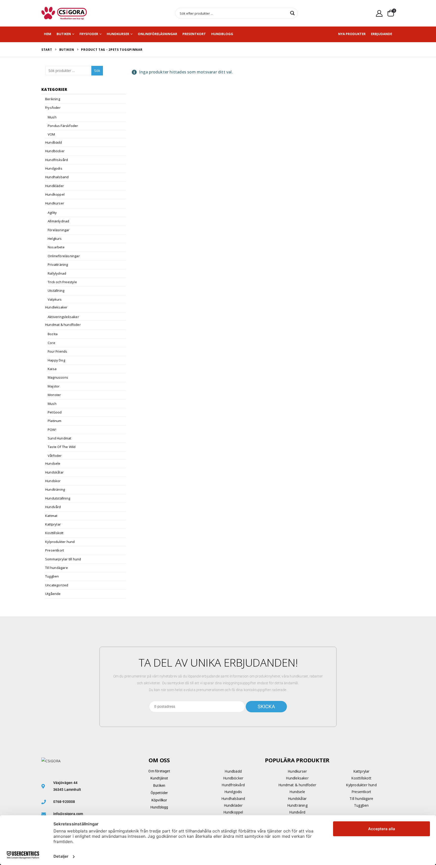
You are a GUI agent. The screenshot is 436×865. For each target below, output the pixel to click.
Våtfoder (55, 455)
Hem (47, 34)
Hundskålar (54, 472)
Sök (97, 70)
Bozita (53, 334)
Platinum (55, 420)
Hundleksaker (56, 307)
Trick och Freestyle (62, 282)
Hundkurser (118, 34)
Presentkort (194, 34)
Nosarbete (56, 247)
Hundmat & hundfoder (63, 324)
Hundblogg (222, 34)
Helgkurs (55, 238)
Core (51, 342)
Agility (52, 212)
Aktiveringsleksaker (63, 316)
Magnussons (58, 377)
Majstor (54, 386)
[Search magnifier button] (292, 13)
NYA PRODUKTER (352, 34)
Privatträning (58, 264)
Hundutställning (57, 498)
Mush (52, 117)
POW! (52, 429)
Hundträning (55, 489)
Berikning (52, 99)
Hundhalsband (57, 177)
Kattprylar (53, 524)
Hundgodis (53, 168)
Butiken (64, 34)
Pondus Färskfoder (63, 125)
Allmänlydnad (58, 221)
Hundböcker (55, 151)
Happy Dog (56, 360)
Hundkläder (54, 186)
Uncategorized (56, 585)
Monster (54, 394)
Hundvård (53, 507)
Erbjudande (381, 34)
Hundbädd (53, 142)
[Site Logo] (64, 13)
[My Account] (379, 13)
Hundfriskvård (56, 160)
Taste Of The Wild (61, 446)
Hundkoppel (55, 194)
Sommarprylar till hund (63, 559)
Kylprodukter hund (60, 541)
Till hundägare (56, 567)
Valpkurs (55, 299)
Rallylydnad (57, 273)
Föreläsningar (59, 230)
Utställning (56, 290)
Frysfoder (88, 34)
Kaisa (52, 368)
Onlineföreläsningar (157, 34)
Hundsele (53, 463)
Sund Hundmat (59, 438)
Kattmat (51, 515)
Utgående (53, 593)
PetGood (55, 412)
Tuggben (52, 576)
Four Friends (57, 351)
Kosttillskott (54, 533)
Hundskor (53, 481)
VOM (51, 134)
